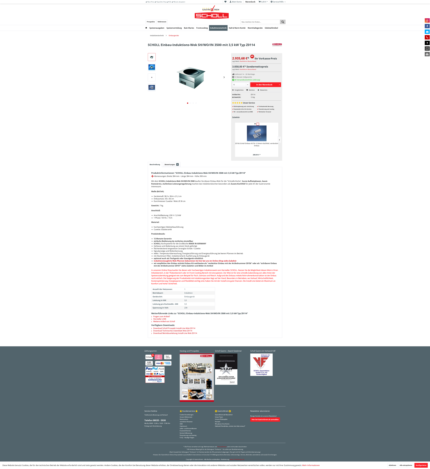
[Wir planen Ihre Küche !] (427, 48)
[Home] (146, 28)
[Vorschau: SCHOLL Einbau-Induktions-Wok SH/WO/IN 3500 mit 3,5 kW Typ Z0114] (152, 57)
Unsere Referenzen (186, 417)
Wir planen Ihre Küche (222, 424)
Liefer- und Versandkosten (188, 428)
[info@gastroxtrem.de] (427, 31)
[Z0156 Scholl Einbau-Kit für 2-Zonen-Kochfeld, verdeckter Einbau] (256, 133)
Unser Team (219, 417)
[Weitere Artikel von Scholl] (277, 47)
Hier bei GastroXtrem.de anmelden (265, 419)
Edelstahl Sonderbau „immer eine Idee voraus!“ (230, 426)
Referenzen (162, 22)
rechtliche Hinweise (186, 422)
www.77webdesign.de (237, 459)
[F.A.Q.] (427, 42)
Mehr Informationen (311, 465)
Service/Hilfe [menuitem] (278, 2)
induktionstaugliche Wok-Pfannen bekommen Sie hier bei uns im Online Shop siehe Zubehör (195, 261)
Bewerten (263, 90)
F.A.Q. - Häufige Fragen (187, 437)
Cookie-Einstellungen (187, 415)
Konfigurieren (421, 465)
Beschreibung (155, 164)
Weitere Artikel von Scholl (164, 321)
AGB (181, 424)
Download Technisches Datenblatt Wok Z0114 (172, 330)
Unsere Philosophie (221, 419)
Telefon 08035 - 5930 (155, 420)
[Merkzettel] (225, 2)
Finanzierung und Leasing (188, 435)
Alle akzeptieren (406, 465)
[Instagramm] (427, 20)
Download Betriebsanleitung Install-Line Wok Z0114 (175, 333)
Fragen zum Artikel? (161, 316)
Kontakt (217, 422)
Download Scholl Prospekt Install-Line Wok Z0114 (174, 328)
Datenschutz (184, 419)
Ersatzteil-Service (185, 431)
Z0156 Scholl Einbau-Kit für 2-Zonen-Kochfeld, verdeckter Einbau (256, 144)
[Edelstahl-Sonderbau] (427, 54)
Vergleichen (239, 90)
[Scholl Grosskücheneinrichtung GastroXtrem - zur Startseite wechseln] (211, 12)
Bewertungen (171, 164)
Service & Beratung (186, 433)
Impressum (183, 426)
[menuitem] (225, 1)
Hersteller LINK (159, 319)
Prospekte (151, 22)
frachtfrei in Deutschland (248, 61)
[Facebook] (427, 26)
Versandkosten (222, 447)
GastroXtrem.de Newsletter (224, 415)
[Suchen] (283, 22)
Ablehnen (392, 465)
